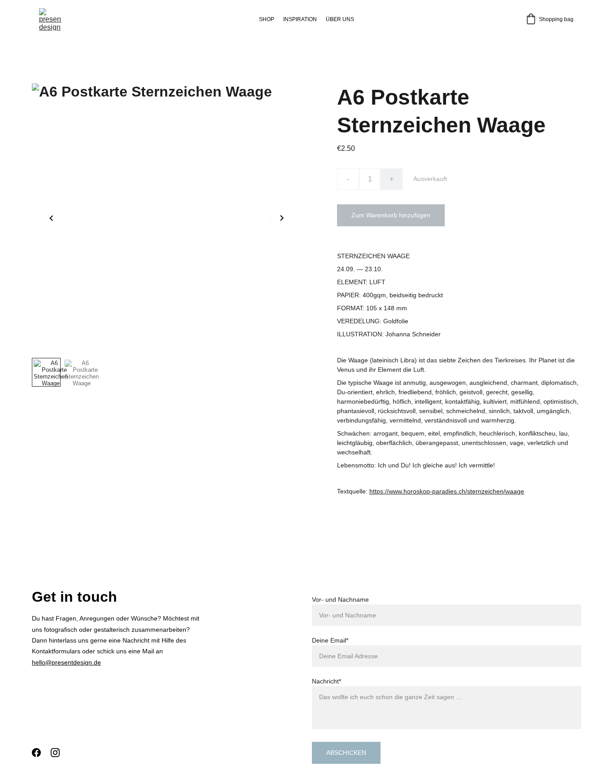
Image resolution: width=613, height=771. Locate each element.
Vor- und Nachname (340, 599)
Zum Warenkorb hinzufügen (390, 215)
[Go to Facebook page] (36, 752)
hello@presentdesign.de (66, 662)
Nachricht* (326, 681)
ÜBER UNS (340, 19)
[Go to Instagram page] (55, 752)
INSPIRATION (300, 19)
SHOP (266, 19)
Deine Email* (330, 640)
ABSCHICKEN (346, 752)
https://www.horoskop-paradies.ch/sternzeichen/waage (446, 491)
